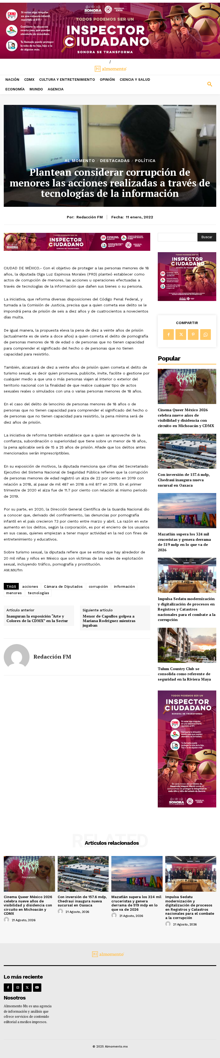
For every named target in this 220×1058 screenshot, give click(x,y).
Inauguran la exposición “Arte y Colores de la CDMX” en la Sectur (37, 618)
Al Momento (80, 161)
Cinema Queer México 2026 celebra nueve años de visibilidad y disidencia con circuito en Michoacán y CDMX (186, 417)
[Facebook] (168, 334)
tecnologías (38, 593)
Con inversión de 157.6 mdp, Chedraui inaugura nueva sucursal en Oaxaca (184, 479)
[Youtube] (37, 987)
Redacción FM (89, 217)
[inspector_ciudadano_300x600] (187, 806)
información (124, 587)
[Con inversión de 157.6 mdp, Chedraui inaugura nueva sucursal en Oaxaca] (187, 451)
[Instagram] (17, 987)
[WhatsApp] (205, 334)
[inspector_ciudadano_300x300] (187, 299)
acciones (30, 587)
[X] (180, 334)
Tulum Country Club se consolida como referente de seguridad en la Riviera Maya (184, 674)
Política (145, 161)
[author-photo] (7, 920)
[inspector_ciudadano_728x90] (77, 249)
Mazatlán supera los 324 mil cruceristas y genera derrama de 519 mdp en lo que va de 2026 (184, 541)
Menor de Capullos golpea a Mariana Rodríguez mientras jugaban (109, 620)
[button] (192, 84)
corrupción (98, 587)
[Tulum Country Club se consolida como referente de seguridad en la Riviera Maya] (187, 645)
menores (14, 593)
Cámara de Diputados (63, 587)
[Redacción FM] (17, 657)
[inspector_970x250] (110, 31)
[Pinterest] (193, 334)
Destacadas (115, 161)
